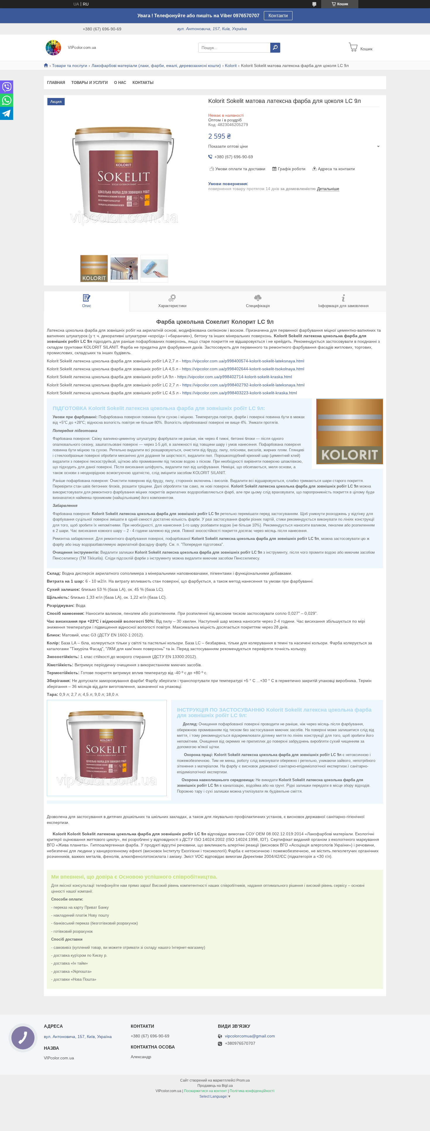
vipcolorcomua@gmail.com (250, 1036)
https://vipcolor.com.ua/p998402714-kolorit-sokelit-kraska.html (234, 376)
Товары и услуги (89, 82)
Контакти (278, 15)
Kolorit (231, 65)
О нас (120, 82)
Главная (56, 82)
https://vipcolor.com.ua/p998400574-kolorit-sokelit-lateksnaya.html (243, 361)
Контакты (143, 82)
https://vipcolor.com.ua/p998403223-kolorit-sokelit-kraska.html (239, 392)
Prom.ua (243, 1080)
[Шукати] (275, 48)
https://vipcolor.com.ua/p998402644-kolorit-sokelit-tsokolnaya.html (243, 368)
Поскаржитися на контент (205, 1091)
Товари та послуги (69, 65)
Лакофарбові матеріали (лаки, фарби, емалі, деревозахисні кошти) (156, 65)
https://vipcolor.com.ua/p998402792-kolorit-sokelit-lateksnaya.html (243, 385)
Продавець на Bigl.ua (215, 1086)
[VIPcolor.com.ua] (54, 47)
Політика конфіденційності (252, 1091)
